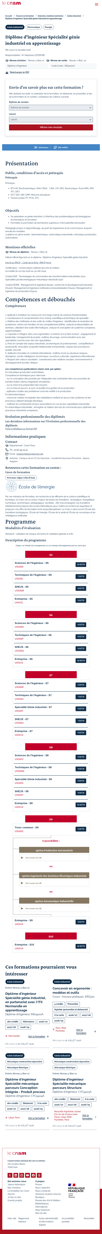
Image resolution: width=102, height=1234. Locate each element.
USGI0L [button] (19, 578)
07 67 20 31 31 (21, 449)
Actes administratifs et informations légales (48, 1221)
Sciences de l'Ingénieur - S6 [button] (32, 623)
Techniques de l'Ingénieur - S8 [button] (33, 767)
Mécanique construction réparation (24, 1061)
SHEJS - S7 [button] (22, 719)
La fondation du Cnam (18, 1191)
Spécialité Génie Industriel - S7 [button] (33, 707)
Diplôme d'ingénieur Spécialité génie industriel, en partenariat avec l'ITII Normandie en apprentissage (25, 1002)
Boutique (39, 1197)
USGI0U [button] (19, 723)
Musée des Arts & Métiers (47, 1200)
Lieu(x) (12, 114)
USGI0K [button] (19, 566)
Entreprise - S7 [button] (24, 731)
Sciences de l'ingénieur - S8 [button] (32, 755)
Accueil (8, 16)
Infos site (12, 1218)
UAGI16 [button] (19, 948)
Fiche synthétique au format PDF (21, 429)
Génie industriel (74, 16)
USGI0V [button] (19, 759)
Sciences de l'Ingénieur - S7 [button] (32, 683)
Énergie (48, 27)
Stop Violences (42, 1210)
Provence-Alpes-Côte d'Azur (21, 477)
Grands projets (15, 1200)
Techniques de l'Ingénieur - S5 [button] (33, 574)
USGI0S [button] (19, 699)
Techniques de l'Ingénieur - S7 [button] (33, 695)
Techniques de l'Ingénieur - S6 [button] (33, 635)
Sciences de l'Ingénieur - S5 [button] (32, 563)
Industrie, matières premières (50, 16)
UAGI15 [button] (19, 924)
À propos (39, 1181)
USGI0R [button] (19, 687)
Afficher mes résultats (51, 127)
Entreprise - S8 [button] (24, 803)
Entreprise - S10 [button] (24, 944)
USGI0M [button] (19, 590)
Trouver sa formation (25, 16)
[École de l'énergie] (51, 486)
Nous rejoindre (42, 1187)
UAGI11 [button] (19, 602)
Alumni (11, 1194)
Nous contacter (43, 1191)
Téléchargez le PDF (19, 72)
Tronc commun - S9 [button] (27, 827)
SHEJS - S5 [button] (22, 586)
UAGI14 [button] (19, 807)
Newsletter (89, 1218)
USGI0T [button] (19, 711)
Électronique (33, 27)
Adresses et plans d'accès (48, 1194)
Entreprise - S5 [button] (24, 598)
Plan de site (40, 1213)
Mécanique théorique (17, 1067)
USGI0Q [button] (19, 650)
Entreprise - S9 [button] (24, 920)
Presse (38, 1184)
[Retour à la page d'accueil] (11, 3)
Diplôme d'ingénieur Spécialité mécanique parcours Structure (69, 1083)
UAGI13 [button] (19, 735)
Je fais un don (14, 1197)
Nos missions (14, 1187)
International (41, 1207)
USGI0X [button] (19, 783)
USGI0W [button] (19, 771)
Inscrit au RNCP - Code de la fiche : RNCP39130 (28, 262)
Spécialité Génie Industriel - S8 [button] (33, 779)
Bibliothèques (42, 1203)
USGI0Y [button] (19, 795)
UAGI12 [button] (19, 662)
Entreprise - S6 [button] (24, 659)
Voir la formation (36, 1036)
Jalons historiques (16, 1184)
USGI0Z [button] (19, 831)
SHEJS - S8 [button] (22, 791)
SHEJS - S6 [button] (22, 647)
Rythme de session (19, 102)
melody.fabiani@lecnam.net (29, 454)
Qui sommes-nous (17, 1181)
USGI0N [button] (19, 627)
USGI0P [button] (19, 638)
